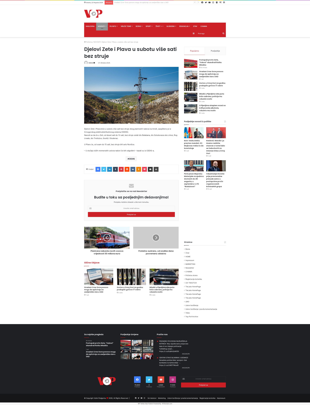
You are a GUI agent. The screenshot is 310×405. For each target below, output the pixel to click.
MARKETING (190, 264)
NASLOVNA (90, 26)
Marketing (162, 398)
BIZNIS (138, 26)
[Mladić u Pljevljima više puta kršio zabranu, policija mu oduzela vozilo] (164, 277)
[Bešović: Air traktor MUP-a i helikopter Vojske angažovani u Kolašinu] (137, 356)
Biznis (188, 249)
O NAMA (204, 26)
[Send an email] (94, 63)
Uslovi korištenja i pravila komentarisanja (201, 309)
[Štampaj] (156, 169)
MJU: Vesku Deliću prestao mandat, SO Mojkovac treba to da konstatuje (193, 144)
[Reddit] (127, 169)
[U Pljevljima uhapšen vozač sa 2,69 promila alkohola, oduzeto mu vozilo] (190, 108)
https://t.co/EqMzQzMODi (169, 351)
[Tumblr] (115, 169)
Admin (91, 63)
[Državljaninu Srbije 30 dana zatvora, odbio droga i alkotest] (125, 356)
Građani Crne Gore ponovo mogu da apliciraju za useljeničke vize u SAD (96, 289)
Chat (187, 253)
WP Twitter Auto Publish (145, 404)
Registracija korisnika (194, 279)
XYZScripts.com (167, 404)
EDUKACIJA (183, 26)
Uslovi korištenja (192, 305)
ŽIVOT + (159, 26)
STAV (195, 26)
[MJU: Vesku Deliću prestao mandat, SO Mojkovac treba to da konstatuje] (194, 132)
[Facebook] (98, 169)
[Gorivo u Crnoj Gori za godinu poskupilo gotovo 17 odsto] (131, 277)
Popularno (194, 51)
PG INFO (113, 26)
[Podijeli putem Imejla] (150, 169)
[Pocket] (144, 169)
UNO (187, 302)
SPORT (148, 26)
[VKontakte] (132, 169)
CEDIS (132, 159)
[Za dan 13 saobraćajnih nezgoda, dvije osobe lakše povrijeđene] (148, 350)
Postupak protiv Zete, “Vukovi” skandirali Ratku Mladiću (210, 62)
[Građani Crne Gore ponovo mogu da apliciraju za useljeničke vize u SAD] (98, 277)
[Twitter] (103, 169)
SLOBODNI (171, 26)
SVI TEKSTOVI (191, 283)
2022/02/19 (186, 354)
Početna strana (192, 275)
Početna (89, 42)
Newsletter (190, 268)
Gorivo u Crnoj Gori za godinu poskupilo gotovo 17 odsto (135, 2)
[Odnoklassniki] (138, 169)
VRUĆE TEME (126, 26)
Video (188, 313)
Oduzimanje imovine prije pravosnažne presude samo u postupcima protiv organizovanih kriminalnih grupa (215, 180)
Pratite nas (162, 334)
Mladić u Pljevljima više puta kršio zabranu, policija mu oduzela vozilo (162, 289)
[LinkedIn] (109, 169)
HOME (188, 257)
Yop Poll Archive (192, 317)
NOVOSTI (101, 26)
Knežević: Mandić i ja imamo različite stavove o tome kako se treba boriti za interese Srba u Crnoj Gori (215, 147)
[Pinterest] (121, 169)
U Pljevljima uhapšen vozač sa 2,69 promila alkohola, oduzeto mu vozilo (212, 108)
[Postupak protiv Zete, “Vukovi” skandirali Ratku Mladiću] (190, 63)
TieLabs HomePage (193, 287)
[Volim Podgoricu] (93, 14)
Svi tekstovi (152, 398)
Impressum (190, 260)
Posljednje (215, 51)
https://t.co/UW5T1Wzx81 (169, 365)
